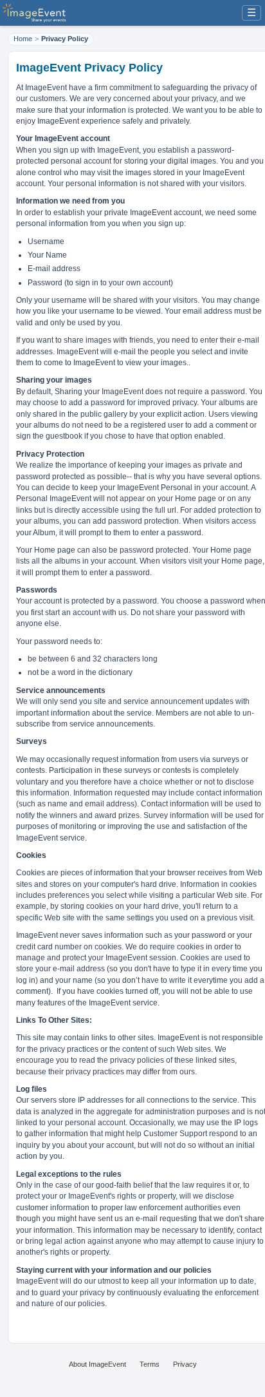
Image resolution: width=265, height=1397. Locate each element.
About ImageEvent (97, 1364)
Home (23, 39)
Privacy (185, 1364)
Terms (150, 1364)
